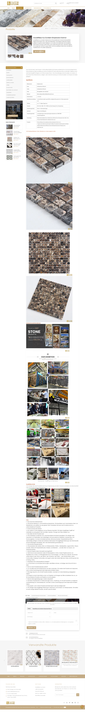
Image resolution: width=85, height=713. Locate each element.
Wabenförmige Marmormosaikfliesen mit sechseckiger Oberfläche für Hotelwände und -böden (18, 132)
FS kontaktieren (54, 676)
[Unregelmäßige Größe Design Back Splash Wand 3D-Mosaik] (9, 151)
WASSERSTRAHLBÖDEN (11, 94)
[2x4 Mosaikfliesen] (51, 657)
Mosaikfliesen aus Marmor (40, 687)
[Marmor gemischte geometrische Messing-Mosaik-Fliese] (9, 157)
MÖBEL (7, 85)
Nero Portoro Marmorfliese (15, 666)
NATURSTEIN (8, 70)
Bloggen (64, 676)
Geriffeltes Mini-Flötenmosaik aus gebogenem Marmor (18, 138)
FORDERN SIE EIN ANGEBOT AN (73, 3)
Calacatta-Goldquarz (39, 691)
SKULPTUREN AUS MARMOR (12, 90)
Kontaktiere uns (47, 8)
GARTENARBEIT (9, 80)
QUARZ (7, 72)
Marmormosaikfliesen (52, 595)
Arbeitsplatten (9, 75)
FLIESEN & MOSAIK (54, 28)
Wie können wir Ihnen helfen (12, 105)
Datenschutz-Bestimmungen (45, 707)
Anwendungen (28, 8)
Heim (9, 8)
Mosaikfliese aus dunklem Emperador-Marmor (42, 608)
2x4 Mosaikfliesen (52, 666)
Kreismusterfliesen (70, 666)
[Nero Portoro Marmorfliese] (15, 657)
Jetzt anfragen (40, 51)
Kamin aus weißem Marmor (40, 693)
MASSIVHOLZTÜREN (10, 97)
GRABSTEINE (8, 92)
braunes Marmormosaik (62, 595)
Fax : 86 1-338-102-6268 (12, 693)
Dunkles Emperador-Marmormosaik (39, 595)
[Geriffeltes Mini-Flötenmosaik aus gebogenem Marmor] (9, 139)
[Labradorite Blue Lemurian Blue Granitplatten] (9, 126)
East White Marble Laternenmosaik (17, 144)
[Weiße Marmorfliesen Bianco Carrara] (33, 657)
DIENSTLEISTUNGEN (37, 8)
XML (37, 707)
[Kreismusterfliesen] (70, 657)
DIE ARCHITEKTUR (9, 77)
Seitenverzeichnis (73, 676)
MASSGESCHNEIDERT (43, 676)
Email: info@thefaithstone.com (13, 691)
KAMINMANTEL (9, 87)
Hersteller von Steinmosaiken (32, 597)
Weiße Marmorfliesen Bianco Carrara (33, 666)
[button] (81, 660)
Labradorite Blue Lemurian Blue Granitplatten (17, 126)
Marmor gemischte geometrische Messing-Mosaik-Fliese (18, 156)
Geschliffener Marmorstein (40, 695)
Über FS (13, 8)
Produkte (19, 8)
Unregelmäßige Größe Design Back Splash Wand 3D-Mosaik (17, 150)
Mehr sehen (16, 127)
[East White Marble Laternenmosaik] (9, 145)
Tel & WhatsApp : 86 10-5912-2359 (14, 689)
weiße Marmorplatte (39, 689)
